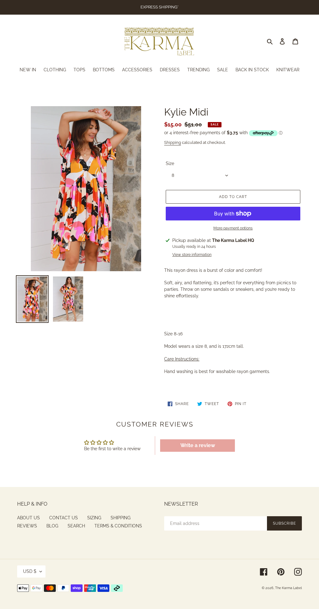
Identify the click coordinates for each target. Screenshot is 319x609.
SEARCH (76, 525)
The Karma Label (288, 588)
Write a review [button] (197, 445)
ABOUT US (28, 517)
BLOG (52, 525)
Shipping (172, 142)
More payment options (233, 228)
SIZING (94, 517)
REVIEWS (27, 525)
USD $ (29, 571)
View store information (192, 255)
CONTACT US (63, 517)
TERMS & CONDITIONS (118, 525)
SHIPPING (121, 517)
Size (170, 163)
